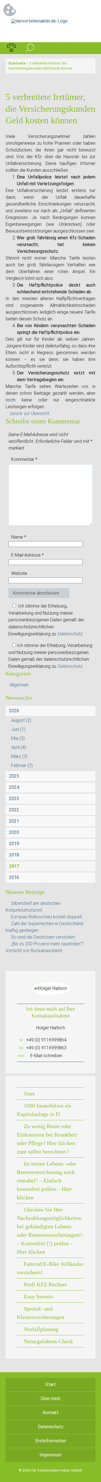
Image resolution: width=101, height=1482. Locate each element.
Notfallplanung (41, 1329)
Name (18, 537)
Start (29, 1093)
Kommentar (24, 459)
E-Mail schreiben (46, 1055)
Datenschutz (70, 634)
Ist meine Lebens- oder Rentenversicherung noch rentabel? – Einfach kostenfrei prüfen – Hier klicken (46, 1180)
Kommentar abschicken (36, 593)
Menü (89, 48)
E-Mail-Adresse (27, 555)
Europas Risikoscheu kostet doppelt (46, 916)
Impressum (50, 1455)
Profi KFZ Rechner (45, 1284)
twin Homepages (50, 1474)
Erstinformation (50, 1440)
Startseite (17, 63)
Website (19, 573)
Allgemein (19, 685)
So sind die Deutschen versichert (43, 937)
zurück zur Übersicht (29, 413)
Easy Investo (38, 1296)
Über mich (50, 1398)
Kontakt (51, 1412)
